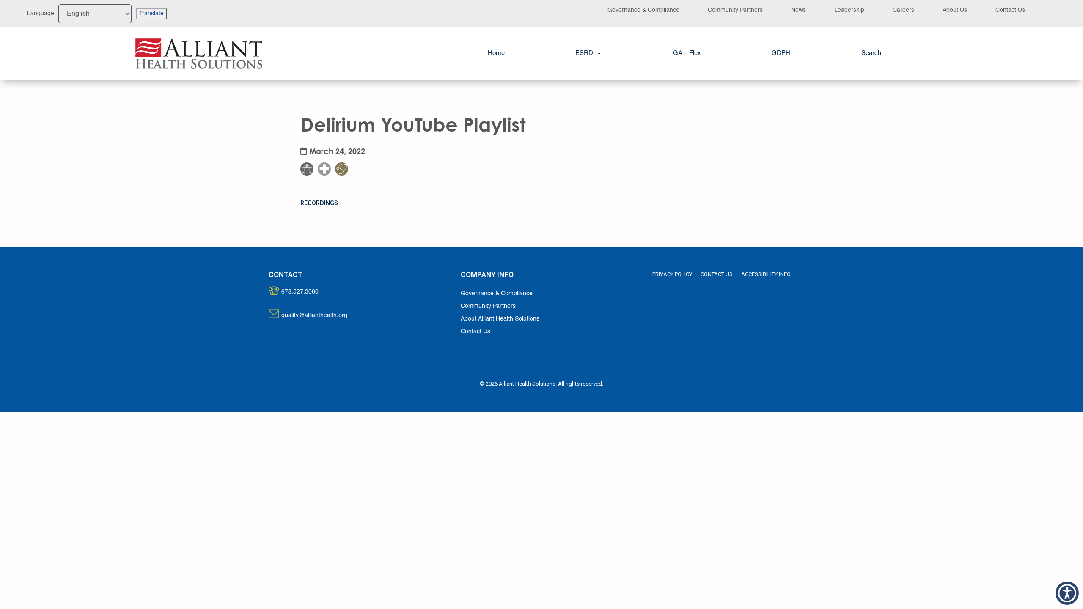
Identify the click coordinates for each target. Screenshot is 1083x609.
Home (496, 53)
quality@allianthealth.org (322, 315)
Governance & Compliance (643, 10)
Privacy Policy (672, 274)
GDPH (781, 53)
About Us (955, 10)
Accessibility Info (766, 274)
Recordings (319, 203)
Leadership (849, 10)
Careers (903, 10)
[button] (871, 53)
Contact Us (1010, 10)
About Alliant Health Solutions (500, 319)
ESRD (584, 53)
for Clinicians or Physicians (347, 148)
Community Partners (735, 10)
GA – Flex (687, 53)
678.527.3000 (309, 292)
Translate (151, 13)
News (798, 10)
